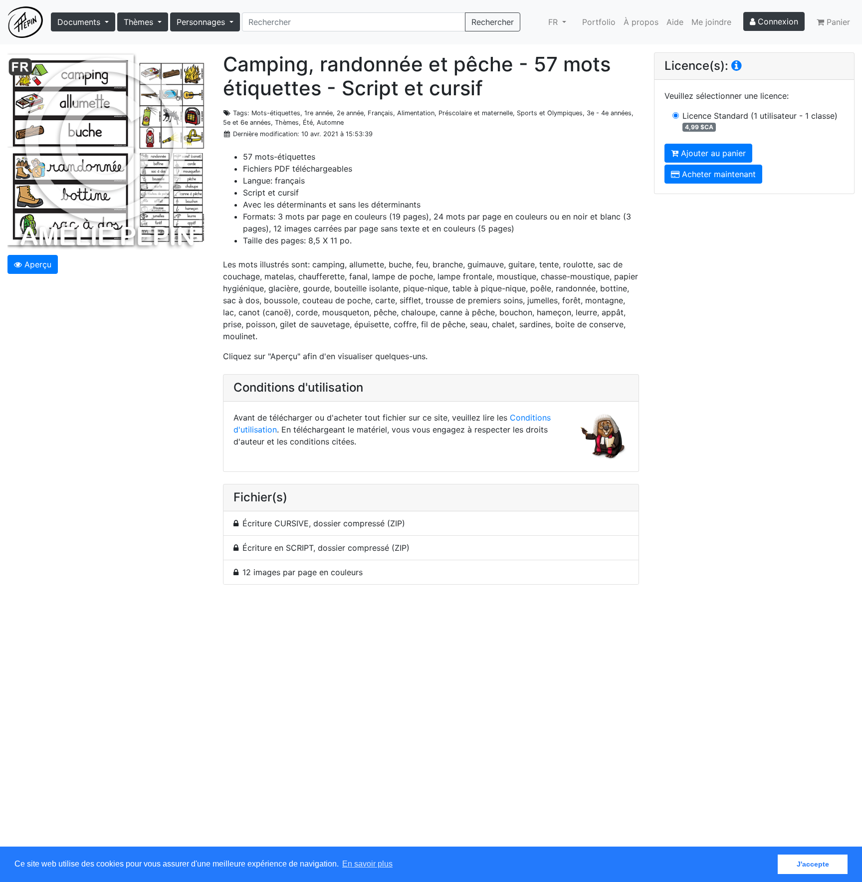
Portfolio (599, 22)
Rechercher (492, 22)
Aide (674, 22)
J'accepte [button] (813, 864)
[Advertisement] (431, 721)
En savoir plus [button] (367, 864)
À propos (641, 22)
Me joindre (711, 22)
